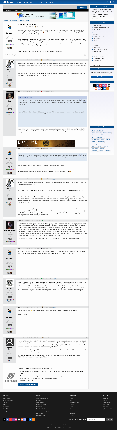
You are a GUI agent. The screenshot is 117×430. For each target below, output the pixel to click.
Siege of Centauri (40, 413)
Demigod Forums (47, 338)
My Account (105, 400)
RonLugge (9, 33)
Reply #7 (20, 279)
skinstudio (107, 144)
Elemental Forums (41, 27)
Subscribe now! (101, 77)
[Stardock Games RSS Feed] (107, 88)
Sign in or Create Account (28, 384)
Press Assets (73, 409)
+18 (10, 297)
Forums (72, 415)
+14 (10, 80)
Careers (72, 404)
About (71, 398)
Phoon (9, 101)
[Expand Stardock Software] (90, 25)
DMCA (64, 427)
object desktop (95, 148)
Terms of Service (57, 427)
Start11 (5, 402)
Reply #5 (21, 220)
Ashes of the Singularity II (42, 398)
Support (52, 2)
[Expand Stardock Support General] (92, 32)
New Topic (82, 7)
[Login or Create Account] (107, 2)
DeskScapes (6, 406)
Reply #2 (20, 91)
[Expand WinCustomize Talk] (92, 58)
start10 (108, 139)
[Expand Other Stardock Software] (92, 49)
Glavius (9, 70)
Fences (5, 404)
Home (5, 20)
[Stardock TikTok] (101, 88)
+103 (10, 238)
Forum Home (9, 10)
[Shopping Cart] (110, 2)
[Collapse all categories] (112, 25)
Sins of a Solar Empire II (41, 404)
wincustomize (101, 141)
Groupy (5, 411)
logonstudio (94, 150)
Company (73, 395)
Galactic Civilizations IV (41, 402)
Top (86, 59)
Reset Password (106, 406)
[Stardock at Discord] (99, 88)
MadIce (9, 289)
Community (33, 2)
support (93, 153)
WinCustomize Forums (48, 91)
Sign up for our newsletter (77, 419)
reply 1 (31, 97)
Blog (45, 2)
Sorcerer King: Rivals (40, 415)
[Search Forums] (113, 2)
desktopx (94, 141)
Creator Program (74, 411)
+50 (10, 41)
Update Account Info (107, 409)
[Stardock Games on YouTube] (100, 85)
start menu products (96, 132)
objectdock (94, 135)
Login (21, 10)
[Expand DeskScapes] (92, 38)
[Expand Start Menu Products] (92, 56)
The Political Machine (41, 409)
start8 (93, 137)
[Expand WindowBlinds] (92, 60)
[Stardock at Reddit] (96, 88)
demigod (99, 146)
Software (19, 2)
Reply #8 (20, 307)
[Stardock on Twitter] (94, 85)
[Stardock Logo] (8, 2)
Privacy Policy (49, 427)
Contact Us (72, 413)
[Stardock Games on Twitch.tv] (103, 85)
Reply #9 (20, 338)
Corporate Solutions (8, 400)
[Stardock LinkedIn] (104, 88)
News (40, 2)
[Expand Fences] (92, 40)
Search (16, 10)
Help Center (105, 398)
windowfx (105, 146)
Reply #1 (20, 60)
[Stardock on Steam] (109, 85)
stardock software (107, 132)
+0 (9, 358)
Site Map (69, 427)
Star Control (39, 406)
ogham (9, 348)
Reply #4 (20, 179)
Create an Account (107, 402)
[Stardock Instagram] (106, 85)
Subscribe (109, 419)
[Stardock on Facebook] (97, 85)
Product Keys (106, 404)
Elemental (38, 400)
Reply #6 (20, 248)
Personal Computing (23, 20)
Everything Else (12, 20)
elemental (102, 148)
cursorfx (93, 146)
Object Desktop (7, 398)
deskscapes (99, 137)
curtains (101, 150)
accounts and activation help (98, 139)
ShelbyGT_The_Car (10, 230)
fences (93, 130)
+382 (10, 109)
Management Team (74, 402)
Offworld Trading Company (42, 411)
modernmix (107, 150)
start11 (101, 144)
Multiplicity (6, 409)
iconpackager (95, 144)
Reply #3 (20, 148)
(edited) (53, 60)
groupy (107, 135)
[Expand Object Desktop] (92, 29)
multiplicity (101, 135)
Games (26, 2)
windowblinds (100, 130)
